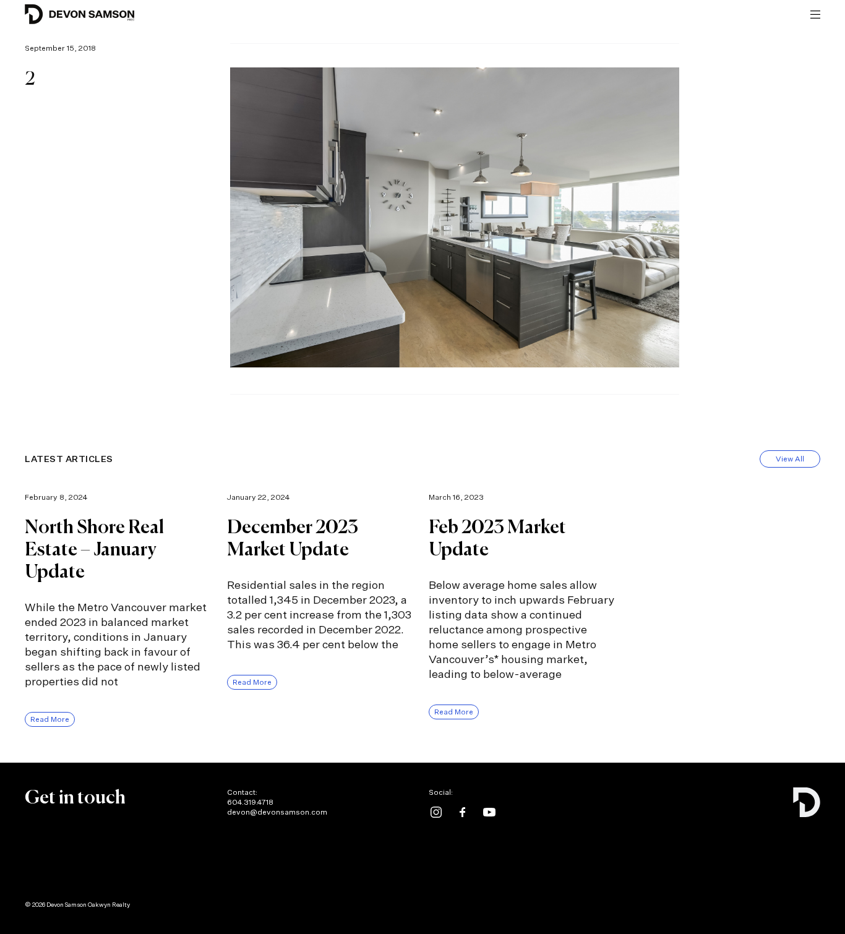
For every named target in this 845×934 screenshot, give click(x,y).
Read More (49, 719)
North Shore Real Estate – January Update (94, 550)
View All (790, 458)
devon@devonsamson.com (277, 811)
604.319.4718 (250, 802)
